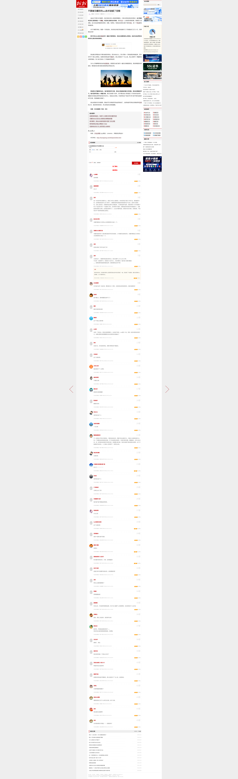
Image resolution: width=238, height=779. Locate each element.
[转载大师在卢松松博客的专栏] (152, 32)
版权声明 (105, 774)
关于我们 (93, 774)
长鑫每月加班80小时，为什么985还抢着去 (151, 100)
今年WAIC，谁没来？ (147, 87)
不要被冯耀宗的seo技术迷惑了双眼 (104, 11)
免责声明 (101, 774)
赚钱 (112, 57)
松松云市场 (78, 37)
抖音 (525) (156, 123)
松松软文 (83, 37)
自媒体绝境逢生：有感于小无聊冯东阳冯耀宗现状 (103, 116)
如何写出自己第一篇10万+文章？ (95, 757)
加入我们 (89, 774)
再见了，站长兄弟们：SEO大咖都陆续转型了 (97, 734)
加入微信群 (139, 142)
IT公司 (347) (156, 114)
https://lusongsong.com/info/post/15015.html (109, 137)
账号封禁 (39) (156, 119)
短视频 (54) (147, 126)
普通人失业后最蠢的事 (147, 149)
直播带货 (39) (147, 121)
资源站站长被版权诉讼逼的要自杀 (95, 745)
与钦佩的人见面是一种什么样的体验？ (96, 760)
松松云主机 (86, 37)
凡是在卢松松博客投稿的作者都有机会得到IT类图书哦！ (100, 770)
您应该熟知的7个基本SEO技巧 (149, 89)
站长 (121, 20)
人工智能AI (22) (147, 117)
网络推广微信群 (157, 135)
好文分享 (81, 15)
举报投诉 (97, 774)
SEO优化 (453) (147, 114)
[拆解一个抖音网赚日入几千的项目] (167, 389)
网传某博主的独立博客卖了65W (98, 124)
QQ (90, 151)
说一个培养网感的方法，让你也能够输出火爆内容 (98, 755)
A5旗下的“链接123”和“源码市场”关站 (96, 750)
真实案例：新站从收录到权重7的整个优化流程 (102, 121)
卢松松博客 (81, 4)
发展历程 (110, 774)
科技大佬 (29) (147, 123)
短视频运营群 (147, 135)
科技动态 (81, 21)
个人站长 (139, 731)
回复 (136, 181)
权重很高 (106, 63)
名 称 (90, 147)
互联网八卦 (156, 112)
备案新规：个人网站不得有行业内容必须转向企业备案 (99, 767)
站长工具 (81, 24)
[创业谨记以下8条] (71, 389)
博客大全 (81, 27)
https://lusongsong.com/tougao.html (151, 51)
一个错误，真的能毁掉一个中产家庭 (150, 142)
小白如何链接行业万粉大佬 (94, 752)
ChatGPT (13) (147, 112)
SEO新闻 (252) (157, 126)
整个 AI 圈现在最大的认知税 (148, 146)
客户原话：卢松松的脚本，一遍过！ (150, 98)
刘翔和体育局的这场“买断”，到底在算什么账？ (152, 144)
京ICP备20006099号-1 (104, 776)
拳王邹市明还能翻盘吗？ (148, 96)
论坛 (102, 36)
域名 (130, 23)
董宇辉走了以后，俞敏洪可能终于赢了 (150, 151)
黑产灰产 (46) (147, 119)
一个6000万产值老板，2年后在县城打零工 (151, 85)
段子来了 (81, 18)
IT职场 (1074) (156, 117)
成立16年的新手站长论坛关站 (94, 742)
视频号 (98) (156, 121)
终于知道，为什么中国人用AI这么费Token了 (151, 94)
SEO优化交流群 (157, 133)
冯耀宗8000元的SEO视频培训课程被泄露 (101, 118)
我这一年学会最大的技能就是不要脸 (96, 737)
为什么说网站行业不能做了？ (94, 739)
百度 (140, 102)
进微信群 (81, 37)
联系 (90, 149)
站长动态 (81, 12)
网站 (138, 23)
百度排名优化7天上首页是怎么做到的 (100, 126)
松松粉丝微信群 (148, 133)
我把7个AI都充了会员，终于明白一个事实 (151, 91)
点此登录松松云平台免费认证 (96, 146)
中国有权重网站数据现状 (94, 747)
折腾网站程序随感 (92, 762)
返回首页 (81, 9)
